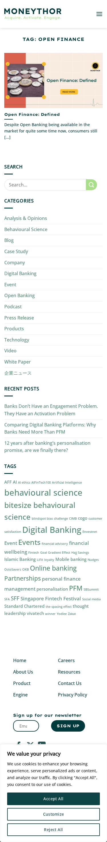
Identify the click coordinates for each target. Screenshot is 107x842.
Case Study (16, 251)
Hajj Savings (80, 553)
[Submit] (91, 184)
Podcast (13, 306)
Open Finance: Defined (32, 114)
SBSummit (91, 589)
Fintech (33, 553)
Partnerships (22, 578)
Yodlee (62, 614)
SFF (15, 598)
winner (50, 614)
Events (29, 542)
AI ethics (24, 482)
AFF (8, 482)
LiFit (40, 560)
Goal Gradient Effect (55, 553)
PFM (75, 588)
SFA (7, 599)
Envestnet (89, 532)
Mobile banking (70, 559)
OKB (25, 569)
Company (14, 262)
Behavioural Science (25, 229)
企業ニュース (18, 373)
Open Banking (19, 295)
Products (14, 328)
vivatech (35, 613)
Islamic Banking (20, 559)
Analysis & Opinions (25, 218)
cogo (82, 518)
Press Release (19, 318)
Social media (91, 599)
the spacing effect (59, 607)
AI (15, 482)
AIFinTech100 (41, 482)
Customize (53, 814)
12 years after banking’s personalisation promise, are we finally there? (47, 447)
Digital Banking (20, 273)
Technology (16, 340)
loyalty (49, 560)
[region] (53, 793)
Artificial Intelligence (67, 482)
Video (10, 350)
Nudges (93, 560)
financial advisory (55, 544)
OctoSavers (12, 569)
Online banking (53, 568)
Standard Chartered (24, 606)
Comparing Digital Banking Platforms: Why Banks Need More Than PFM (50, 428)
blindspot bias (42, 519)
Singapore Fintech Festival (51, 598)
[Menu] (99, 14)
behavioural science (43, 492)
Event (10, 284)
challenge (61, 519)
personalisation (52, 589)
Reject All (53, 829)
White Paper (17, 362)
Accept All (53, 798)
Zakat (72, 614)
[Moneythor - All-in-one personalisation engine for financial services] (32, 14)
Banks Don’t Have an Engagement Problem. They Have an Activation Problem (51, 410)
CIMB (73, 519)
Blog (9, 240)
